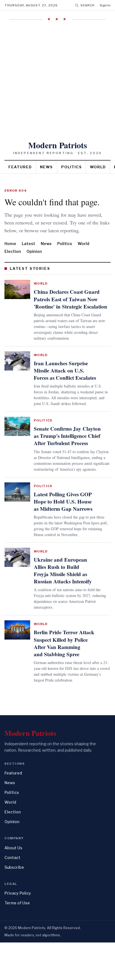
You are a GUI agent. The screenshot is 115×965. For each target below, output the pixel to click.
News (46, 167)
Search (87, 5)
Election (12, 259)
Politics (71, 167)
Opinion (34, 259)
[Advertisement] (57, 81)
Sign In (105, 5)
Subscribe (14, 889)
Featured (20, 167)
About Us (13, 870)
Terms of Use (17, 925)
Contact (12, 880)
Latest (28, 251)
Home (10, 251)
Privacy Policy (17, 915)
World (98, 167)
